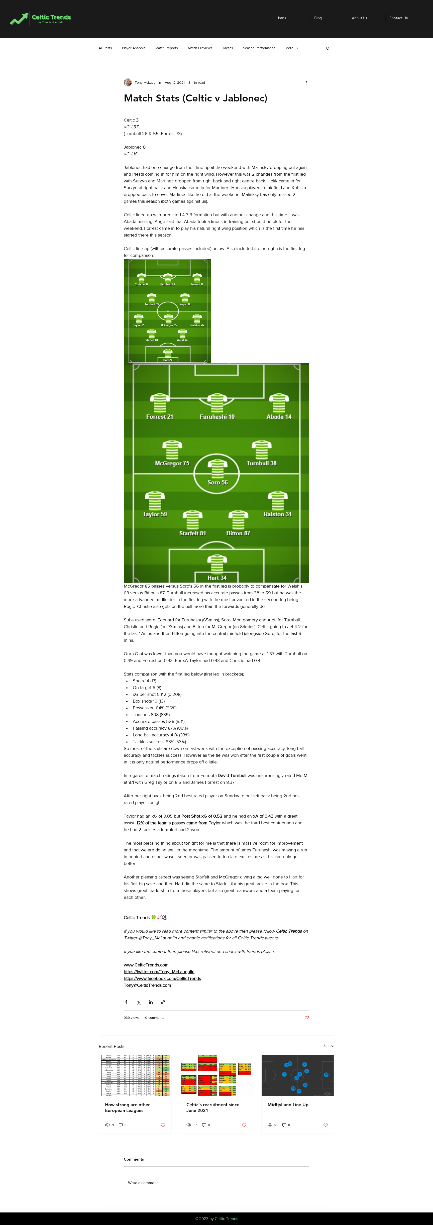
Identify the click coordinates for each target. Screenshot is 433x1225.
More (289, 48)
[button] (328, 48)
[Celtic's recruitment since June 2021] (216, 1075)
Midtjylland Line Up (288, 1104)
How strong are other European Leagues (127, 1107)
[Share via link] (163, 1002)
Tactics (227, 48)
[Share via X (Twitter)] (138, 1002)
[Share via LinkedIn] (150, 1002)
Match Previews (200, 48)
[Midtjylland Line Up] (298, 1075)
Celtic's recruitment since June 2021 (212, 1107)
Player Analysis (133, 48)
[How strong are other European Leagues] (135, 1075)
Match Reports (166, 48)
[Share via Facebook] (126, 1002)
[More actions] (306, 82)
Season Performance (259, 48)
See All (328, 1046)
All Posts (105, 48)
